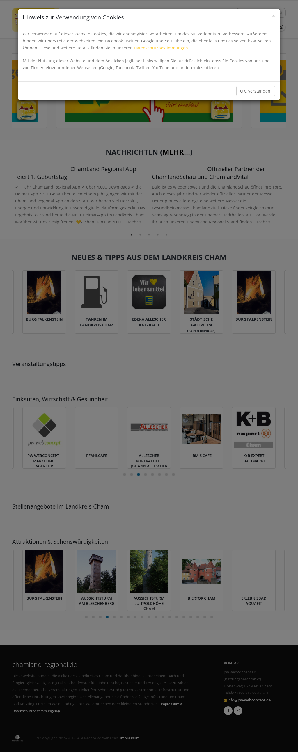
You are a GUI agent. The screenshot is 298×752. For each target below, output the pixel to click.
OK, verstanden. (256, 91)
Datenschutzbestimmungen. (161, 48)
